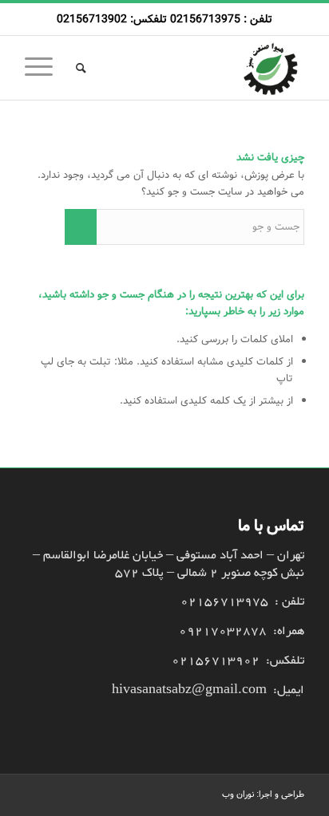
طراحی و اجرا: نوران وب (263, 794)
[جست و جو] (78, 68)
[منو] (44, 68)
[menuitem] (78, 68)
